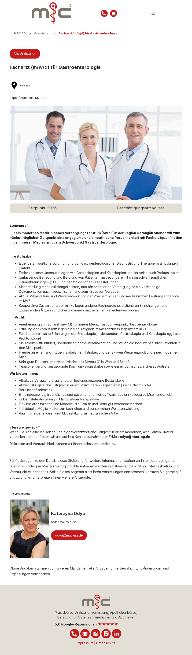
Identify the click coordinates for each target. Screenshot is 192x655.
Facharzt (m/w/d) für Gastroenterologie (88, 33)
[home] (51, 13)
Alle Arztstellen (25, 54)
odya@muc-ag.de (69, 535)
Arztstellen (42, 33)
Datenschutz (105, 643)
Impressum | (86, 643)
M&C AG (20, 33)
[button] (153, 13)
